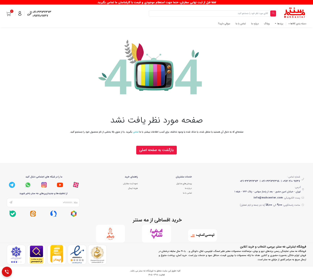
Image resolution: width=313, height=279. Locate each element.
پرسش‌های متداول (184, 183)
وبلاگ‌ (267, 24)
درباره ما (255, 24)
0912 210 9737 (291, 181)
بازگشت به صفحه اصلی (156, 150)
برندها (280, 24)
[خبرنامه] (11, 202)
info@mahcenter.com (268, 198)
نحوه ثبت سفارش (130, 183)
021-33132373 (249, 181)
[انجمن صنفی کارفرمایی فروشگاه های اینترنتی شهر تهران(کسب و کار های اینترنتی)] (16, 255)
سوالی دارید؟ (224, 24)
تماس (136, 132)
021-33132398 (270, 181)
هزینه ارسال (133, 188)
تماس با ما (241, 24)
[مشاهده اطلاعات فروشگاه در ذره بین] (36, 255)
